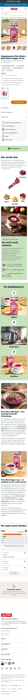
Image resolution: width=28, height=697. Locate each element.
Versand (15, 75)
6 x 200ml (4, 97)
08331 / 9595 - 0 (7, 631)
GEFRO (2, 17)
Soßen (13, 621)
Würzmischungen (21, 621)
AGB (9, 688)
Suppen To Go (13, 17)
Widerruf (20, 688)
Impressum (14, 688)
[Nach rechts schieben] (23, 31)
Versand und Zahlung (5, 694)
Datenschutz (3, 688)
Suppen (6, 17)
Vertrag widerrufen (5, 691)
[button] (1, 1)
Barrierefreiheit (14, 691)
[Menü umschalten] (2, 9)
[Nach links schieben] (4, 31)
